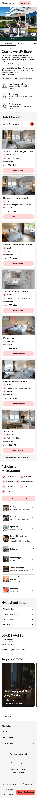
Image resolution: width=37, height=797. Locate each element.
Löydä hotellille (7, 644)
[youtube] (26, 763)
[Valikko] (34, 3)
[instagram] (16, 763)
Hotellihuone (23, 43)
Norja (10, 48)
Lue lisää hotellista (8, 74)
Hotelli (3, 48)
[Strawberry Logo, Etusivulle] (8, 3)
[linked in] (21, 763)
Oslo (15, 48)
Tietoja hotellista (8, 43)
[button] (18, 139)
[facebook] (11, 763)
